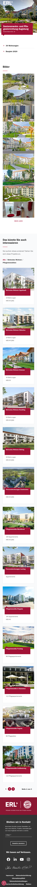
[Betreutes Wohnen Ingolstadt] (18, 279)
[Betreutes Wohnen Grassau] (18, 359)
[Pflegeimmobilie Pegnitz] (18, 717)
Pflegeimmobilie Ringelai (14, 609)
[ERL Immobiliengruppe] (8, 3)
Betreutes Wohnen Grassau (15, 370)
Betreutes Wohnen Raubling (15, 410)
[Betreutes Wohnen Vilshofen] (18, 319)
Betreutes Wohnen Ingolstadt (16, 290)
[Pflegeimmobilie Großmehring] (18, 757)
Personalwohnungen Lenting (16, 569)
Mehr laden (18, 221)
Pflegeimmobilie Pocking (14, 649)
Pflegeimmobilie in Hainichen (16, 689)
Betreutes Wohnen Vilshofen (15, 330)
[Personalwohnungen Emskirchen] (18, 478)
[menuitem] (31, 4)
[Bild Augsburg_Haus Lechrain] (18, 82)
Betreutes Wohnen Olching (15, 449)
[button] (4, 883)
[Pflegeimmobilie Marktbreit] (18, 518)
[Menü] (31, 4)
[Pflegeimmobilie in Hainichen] (18, 677)
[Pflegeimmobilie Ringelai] (18, 598)
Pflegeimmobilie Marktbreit (15, 529)
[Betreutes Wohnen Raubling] (18, 398)
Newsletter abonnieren (18, 843)
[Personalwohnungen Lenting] (18, 558)
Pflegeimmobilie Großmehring (16, 768)
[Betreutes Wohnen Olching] (18, 438)
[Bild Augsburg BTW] (18, 210)
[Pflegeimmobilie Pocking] (18, 637)
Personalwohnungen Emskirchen (17, 489)
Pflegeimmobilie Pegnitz (14, 728)
